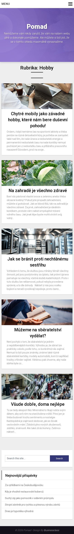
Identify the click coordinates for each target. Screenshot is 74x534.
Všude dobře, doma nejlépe (38, 404)
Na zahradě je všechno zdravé (38, 190)
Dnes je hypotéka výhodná (19, 511)
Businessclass (51, 530)
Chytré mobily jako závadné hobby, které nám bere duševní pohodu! (38, 119)
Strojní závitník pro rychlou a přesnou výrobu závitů (32, 504)
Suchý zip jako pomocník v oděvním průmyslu (29, 498)
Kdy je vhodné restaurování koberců (24, 491)
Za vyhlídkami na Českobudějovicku (24, 485)
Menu (6, 3)
